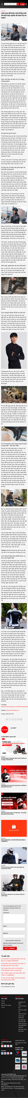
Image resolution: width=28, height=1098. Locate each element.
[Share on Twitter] (12, 719)
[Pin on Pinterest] (18, 719)
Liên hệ (3, 1003)
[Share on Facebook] (9, 719)
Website (5, 933)
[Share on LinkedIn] (21, 719)
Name (5, 926)
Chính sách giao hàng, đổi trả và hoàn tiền (22, 1025)
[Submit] (18, 4)
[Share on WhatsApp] (7, 719)
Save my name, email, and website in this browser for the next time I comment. (13, 943)
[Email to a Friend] (15, 719)
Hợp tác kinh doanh (6, 1005)
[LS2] (21, 4)
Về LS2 (3, 1001)
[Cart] (26, 4)
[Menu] (2, 4)
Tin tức (3, 11)
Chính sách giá (22, 1013)
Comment (6, 912)
